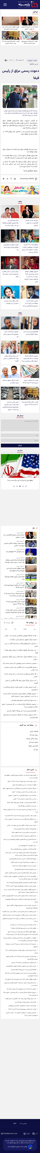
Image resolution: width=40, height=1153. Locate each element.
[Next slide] (36, 466)
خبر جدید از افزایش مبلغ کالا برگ (27, 806)
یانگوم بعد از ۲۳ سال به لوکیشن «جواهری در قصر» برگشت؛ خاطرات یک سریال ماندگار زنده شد (30, 249)
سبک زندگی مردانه (32, 739)
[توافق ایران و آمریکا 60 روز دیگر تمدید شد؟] (20, 466)
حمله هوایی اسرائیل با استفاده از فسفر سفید (23, 836)
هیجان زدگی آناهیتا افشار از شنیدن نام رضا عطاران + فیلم (20, 873)
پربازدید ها (30, 622)
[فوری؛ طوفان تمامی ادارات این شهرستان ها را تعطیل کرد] (11, 21)
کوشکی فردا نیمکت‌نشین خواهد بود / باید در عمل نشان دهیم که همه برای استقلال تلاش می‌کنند (14, 561)
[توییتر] (3, 178)
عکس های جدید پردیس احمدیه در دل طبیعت (11, 302)
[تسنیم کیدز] (20, 191)
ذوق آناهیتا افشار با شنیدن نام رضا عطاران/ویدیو (22, 859)
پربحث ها (7, 623)
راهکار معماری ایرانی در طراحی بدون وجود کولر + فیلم (21, 803)
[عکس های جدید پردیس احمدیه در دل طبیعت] (10, 292)
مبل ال (36, 749)
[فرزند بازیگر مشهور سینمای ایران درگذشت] (10, 371)
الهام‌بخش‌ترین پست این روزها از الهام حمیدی (30, 333)
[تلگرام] (7, 178)
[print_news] (15, 178)
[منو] (5, 4)
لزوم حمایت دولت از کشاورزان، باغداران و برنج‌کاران (22, 1006)
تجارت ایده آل (33, 742)
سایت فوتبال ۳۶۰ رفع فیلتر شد (15, 552)
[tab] (26, 486)
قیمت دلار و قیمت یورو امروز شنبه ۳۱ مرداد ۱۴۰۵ (29, 42)
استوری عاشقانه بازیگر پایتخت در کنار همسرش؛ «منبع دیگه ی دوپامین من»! (30, 358)
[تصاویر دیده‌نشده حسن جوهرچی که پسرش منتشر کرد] (10, 323)
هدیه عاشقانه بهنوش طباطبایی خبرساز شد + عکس (20, 635)
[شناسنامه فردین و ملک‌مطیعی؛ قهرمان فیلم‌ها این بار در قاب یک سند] (10, 211)
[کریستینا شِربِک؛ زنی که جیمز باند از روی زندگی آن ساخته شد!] (31, 593)
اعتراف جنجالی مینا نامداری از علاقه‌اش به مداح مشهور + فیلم (19, 788)
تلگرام (28, 1134)
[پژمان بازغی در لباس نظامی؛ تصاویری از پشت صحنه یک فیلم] (10, 262)
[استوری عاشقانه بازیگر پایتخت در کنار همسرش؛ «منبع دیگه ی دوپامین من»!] (29, 347)
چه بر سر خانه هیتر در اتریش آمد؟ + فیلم (25, 799)
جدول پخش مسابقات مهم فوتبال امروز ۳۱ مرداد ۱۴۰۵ (21, 886)
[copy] (36, 179)
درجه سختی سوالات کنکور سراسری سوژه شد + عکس (14, 544)
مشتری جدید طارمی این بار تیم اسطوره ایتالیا (24, 832)
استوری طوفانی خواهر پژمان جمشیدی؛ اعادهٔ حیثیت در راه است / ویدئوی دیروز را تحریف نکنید (31, 276)
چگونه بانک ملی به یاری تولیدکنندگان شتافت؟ (23, 928)
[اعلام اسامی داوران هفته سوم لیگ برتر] (31, 577)
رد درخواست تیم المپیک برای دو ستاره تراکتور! (23, 862)
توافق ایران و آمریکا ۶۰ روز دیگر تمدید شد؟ (20, 480)
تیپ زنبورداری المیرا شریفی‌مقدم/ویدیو (23, 700)
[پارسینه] (27, 4)
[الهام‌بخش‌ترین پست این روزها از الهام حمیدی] (29, 323)
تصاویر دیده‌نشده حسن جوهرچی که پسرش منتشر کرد (10, 334)
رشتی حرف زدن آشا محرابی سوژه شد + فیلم (24, 792)
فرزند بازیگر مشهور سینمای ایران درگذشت (10, 381)
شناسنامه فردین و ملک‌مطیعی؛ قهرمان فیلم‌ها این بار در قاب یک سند (10, 223)
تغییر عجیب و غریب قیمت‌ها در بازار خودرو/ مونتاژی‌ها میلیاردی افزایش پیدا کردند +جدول (10, 406)
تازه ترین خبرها (33, 746)
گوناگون (35, 12)
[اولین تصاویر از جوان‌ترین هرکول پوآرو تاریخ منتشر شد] (10, 235)
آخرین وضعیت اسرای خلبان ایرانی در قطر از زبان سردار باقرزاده (19, 912)
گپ (36, 1134)
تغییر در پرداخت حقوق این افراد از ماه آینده (24, 866)
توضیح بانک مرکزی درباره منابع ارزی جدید (25, 829)
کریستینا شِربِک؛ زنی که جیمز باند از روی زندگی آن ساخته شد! (14, 594)
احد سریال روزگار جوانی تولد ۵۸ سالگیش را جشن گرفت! (10, 358)
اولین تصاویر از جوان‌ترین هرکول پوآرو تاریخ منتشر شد (10, 247)
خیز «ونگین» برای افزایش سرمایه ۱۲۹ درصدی (23, 963)
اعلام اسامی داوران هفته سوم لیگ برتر (14, 578)
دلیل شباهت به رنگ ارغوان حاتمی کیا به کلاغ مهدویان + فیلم (19, 896)
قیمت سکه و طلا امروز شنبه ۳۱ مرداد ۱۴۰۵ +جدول (10, 42)
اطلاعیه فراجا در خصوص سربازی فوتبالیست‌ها (23, 849)
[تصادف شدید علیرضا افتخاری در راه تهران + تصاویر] (29, 21)
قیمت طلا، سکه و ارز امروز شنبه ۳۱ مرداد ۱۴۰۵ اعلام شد (20, 816)
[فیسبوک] (11, 178)
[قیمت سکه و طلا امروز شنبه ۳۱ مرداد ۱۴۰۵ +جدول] (11, 35)
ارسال (20, 445)
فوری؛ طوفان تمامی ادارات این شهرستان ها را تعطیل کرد (10, 28)
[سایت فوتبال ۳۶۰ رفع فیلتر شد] (31, 552)
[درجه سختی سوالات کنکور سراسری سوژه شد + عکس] (31, 543)
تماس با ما (23, 1123)
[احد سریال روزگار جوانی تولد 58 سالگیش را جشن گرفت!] (10, 347)
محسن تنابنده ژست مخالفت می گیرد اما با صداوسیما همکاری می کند (30, 303)
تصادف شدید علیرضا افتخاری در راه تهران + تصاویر (29, 28)
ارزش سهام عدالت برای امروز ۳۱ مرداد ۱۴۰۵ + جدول (21, 781)
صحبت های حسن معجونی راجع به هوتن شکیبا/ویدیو (21, 966)
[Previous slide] (3, 466)
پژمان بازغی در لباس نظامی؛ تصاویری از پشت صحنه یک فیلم (10, 274)
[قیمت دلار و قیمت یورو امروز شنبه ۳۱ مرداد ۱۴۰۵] (29, 35)
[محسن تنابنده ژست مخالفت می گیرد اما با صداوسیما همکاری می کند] (29, 292)
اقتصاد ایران (34, 731)
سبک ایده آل (34, 735)
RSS (14, 1123)
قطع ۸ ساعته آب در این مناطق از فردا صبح (24, 785)
